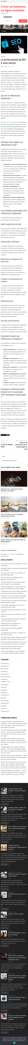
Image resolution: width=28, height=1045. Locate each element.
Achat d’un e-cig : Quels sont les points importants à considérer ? (12, 490)
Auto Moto (4, 666)
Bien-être (3, 669)
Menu (4, 31)
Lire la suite (4, 970)
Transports (4, 711)
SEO (8, 435)
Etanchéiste (4, 695)
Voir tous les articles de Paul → (9, 460)
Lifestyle (3, 684)
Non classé (4, 700)
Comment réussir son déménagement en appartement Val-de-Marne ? (17, 847)
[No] (26, 1040)
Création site (4, 681)
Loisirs (2, 687)
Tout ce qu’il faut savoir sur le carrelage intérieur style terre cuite (12, 515)
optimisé (9, 288)
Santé (2, 706)
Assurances (4, 663)
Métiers (3, 692)
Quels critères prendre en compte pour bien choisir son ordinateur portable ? (17, 977)
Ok (14, 1042)
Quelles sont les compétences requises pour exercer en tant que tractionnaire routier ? (17, 957)
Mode (2, 698)
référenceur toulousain (9, 122)
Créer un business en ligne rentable (13, 8)
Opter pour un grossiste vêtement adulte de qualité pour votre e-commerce (17, 1017)
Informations (4, 676)
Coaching (3, 671)
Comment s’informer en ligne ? (16, 914)
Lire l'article (5, 804)
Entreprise (3, 674)
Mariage (3, 690)
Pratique (3, 56)
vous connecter (11, 554)
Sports (2, 708)
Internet (3, 679)
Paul (6, 66)
